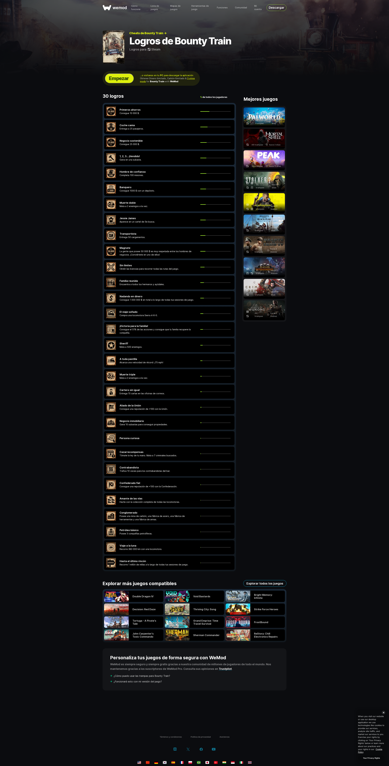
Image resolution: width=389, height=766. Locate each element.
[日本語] (207, 762)
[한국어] (165, 762)
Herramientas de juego (200, 7)
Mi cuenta (258, 7)
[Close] (383, 712)
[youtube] (213, 749)
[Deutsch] (156, 762)
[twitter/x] (188, 749)
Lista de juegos (155, 7)
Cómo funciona (135, 7)
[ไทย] (250, 762)
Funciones (222, 7)
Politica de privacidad (201, 737)
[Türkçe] (216, 762)
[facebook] (201, 749)
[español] (173, 762)
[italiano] (241, 762)
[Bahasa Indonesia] (233, 762)
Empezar (119, 78)
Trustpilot (225, 668)
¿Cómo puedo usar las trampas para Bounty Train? (142, 675)
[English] (139, 762)
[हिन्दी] (224, 762)
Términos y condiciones (171, 737)
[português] (199, 762)
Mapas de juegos (175, 7)
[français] (182, 762)
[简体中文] (148, 762)
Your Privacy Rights (371, 758)
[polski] (190, 762)
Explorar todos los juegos (264, 583)
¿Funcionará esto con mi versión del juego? (138, 681)
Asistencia (224, 737)
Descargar (276, 7)
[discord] (175, 750)
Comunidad (241, 7)
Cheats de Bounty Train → (148, 33)
